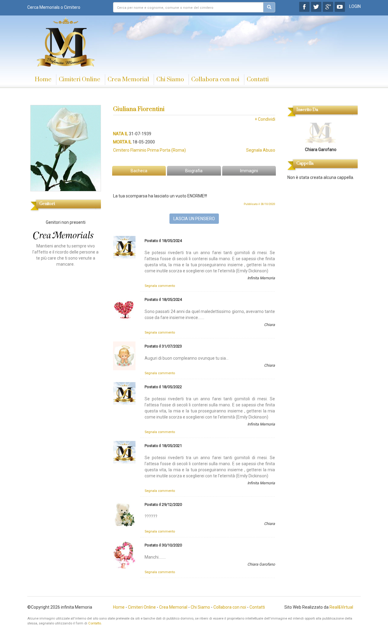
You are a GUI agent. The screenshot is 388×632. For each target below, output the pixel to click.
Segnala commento (160, 286)
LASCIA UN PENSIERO (194, 218)
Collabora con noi (215, 79)
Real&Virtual (341, 607)
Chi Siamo (170, 79)
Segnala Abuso (260, 150)
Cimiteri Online (79, 79)
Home (43, 79)
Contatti (258, 79)
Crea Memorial (128, 79)
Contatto (94, 623)
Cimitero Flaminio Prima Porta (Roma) (149, 150)
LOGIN (355, 6)
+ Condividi (265, 119)
